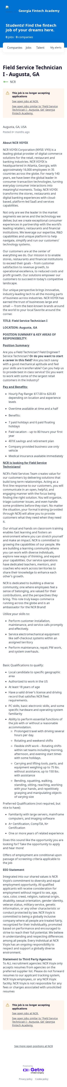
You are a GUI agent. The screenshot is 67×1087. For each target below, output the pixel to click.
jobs (28, 48)
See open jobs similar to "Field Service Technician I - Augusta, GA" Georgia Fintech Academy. (35, 110)
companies (14, 48)
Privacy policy (25, 1079)
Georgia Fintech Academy (39, 11)
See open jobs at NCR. (25, 101)
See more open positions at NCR (33, 1046)
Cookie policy (41, 1079)
